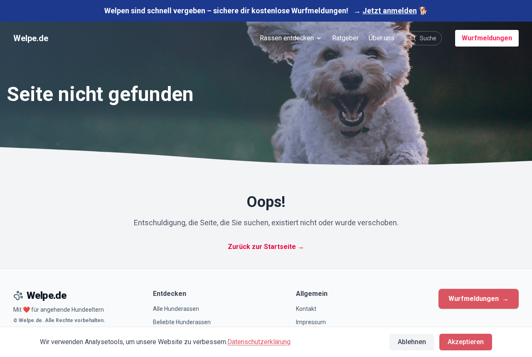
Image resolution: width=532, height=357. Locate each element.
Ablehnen (412, 342)
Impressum (311, 322)
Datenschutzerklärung (259, 342)
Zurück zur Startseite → (266, 247)
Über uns (381, 38)
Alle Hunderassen (176, 308)
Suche (428, 38)
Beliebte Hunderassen (182, 322)
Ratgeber (345, 38)
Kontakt (306, 308)
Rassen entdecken (287, 38)
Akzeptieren (466, 342)
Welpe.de (30, 38)
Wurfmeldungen (487, 38)
